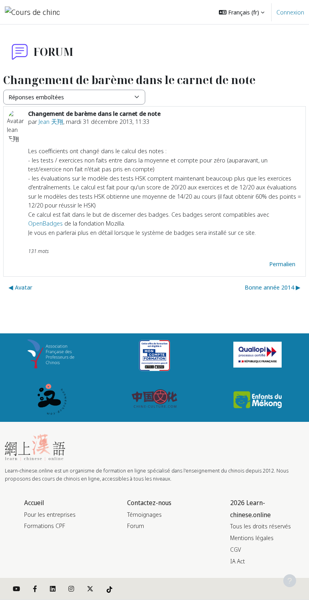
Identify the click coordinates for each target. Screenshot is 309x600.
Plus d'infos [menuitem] (165, 36)
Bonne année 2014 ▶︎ (273, 287)
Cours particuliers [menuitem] (116, 36)
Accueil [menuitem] (83, 12)
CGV (235, 549)
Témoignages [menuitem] (185, 12)
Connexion (290, 12)
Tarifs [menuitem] (80, 36)
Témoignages (144, 514)
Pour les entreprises (50, 514)
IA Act (237, 561)
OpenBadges (45, 223)
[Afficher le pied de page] (289, 580)
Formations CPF (44, 526)
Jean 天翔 (51, 121)
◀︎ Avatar (20, 287)
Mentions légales (252, 538)
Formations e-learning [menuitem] (127, 12)
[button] (242, 12)
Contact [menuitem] (84, 60)
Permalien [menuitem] (282, 264)
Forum (135, 526)
